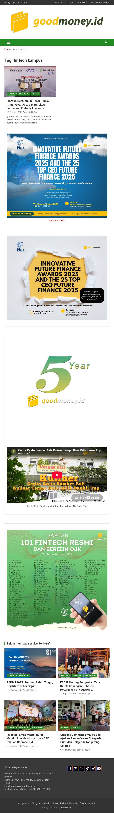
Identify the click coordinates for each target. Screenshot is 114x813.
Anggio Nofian (30, 112)
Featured (12, 94)
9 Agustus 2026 (67, 750)
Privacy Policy (71, 2)
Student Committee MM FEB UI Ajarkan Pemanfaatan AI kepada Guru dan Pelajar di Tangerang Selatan (80, 740)
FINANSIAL (24, 94)
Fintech (35, 94)
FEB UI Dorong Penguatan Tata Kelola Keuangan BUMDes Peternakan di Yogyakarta (80, 686)
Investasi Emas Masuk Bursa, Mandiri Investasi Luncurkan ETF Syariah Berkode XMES (28, 738)
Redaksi (83, 2)
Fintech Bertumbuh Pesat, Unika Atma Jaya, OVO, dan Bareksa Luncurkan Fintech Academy (28, 104)
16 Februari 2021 (14, 112)
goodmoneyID (30, 690)
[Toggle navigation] (8, 42)
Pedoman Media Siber (100, 2)
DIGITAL (64, 728)
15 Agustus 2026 (15, 690)
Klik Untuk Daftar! (57, 220)
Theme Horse (86, 803)
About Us (58, 2)
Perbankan (90, 675)
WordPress (66, 807)
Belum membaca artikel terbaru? (29, 643)
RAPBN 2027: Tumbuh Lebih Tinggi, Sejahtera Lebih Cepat (30, 684)
